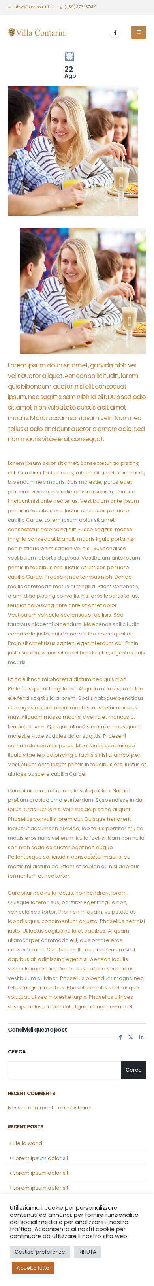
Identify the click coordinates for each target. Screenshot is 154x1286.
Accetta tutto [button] (33, 1268)
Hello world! (28, 1143)
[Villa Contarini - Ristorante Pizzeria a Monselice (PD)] (37, 32)
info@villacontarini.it (32, 7)
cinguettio (130, 1036)
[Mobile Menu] (138, 32)
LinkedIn (141, 1036)
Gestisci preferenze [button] (40, 1252)
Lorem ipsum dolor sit (40, 1158)
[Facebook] (114, 32)
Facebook (120, 1036)
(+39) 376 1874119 (80, 7)
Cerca (17, 1051)
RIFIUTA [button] (87, 1252)
